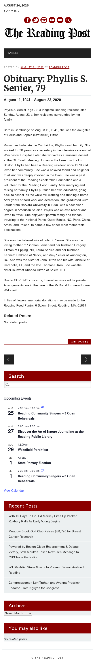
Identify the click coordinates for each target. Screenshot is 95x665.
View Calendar (14, 490)
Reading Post (59, 67)
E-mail (60, 20)
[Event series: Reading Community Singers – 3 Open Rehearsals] (42, 408)
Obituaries (80, 341)
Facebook (27, 20)
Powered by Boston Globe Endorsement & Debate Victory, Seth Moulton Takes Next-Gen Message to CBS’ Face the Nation (44, 552)
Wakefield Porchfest (33, 449)
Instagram (43, 20)
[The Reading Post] (47, 38)
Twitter (35, 20)
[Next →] (86, 359)
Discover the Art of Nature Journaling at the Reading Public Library (51, 434)
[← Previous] (9, 359)
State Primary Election (34, 462)
